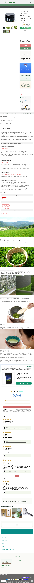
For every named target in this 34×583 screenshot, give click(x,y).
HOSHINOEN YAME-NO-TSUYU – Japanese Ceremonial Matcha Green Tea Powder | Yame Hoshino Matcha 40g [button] (16, 428)
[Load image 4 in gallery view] (15, 27)
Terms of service (8, 582)
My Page (15, 556)
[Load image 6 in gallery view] (8, 31)
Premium (3, 567)
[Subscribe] (18, 577)
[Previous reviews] (20, 56)
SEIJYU (3, 162)
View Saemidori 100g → (24, 383)
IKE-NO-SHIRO (5, 148)
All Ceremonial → (25, 526)
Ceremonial (8, 565)
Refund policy (21, 581)
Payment (3, 543)
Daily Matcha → (9, 526)
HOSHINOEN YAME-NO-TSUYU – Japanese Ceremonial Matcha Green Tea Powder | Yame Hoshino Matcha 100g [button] (16, 471)
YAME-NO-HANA (4, 174)
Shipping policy (14, 582)
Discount (3, 546)
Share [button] (22, 94)
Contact (20, 559)
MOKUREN (4, 212)
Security (20, 560)
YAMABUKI (4, 213)
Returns (20, 556)
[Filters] (4, 416)
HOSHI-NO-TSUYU (17, 174)
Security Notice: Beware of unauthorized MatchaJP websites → (6, 563)
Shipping (21, 25)
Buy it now (25, 48)
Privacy (20, 557)
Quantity (21, 32)
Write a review (17, 407)
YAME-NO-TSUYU (11, 174)
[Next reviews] (30, 56)
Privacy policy (26, 581)
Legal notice (20, 582)
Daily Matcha (3, 565)
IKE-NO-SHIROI (5, 204)
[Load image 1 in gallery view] (4, 27)
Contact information (26, 582)
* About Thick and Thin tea (3, 215)
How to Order (4, 537)
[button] (3, 2)
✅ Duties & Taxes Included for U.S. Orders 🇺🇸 (25, 28)
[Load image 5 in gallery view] (4, 31)
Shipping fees (4, 540)
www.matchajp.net (5, 561)
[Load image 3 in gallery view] (11, 27)
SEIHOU (6, 162)
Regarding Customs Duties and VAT (8, 549)
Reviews (15, 557)
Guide (15, 559)
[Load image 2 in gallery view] (8, 27)
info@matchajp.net (27, 558)
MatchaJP (9, 581)
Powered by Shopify (15, 581)
